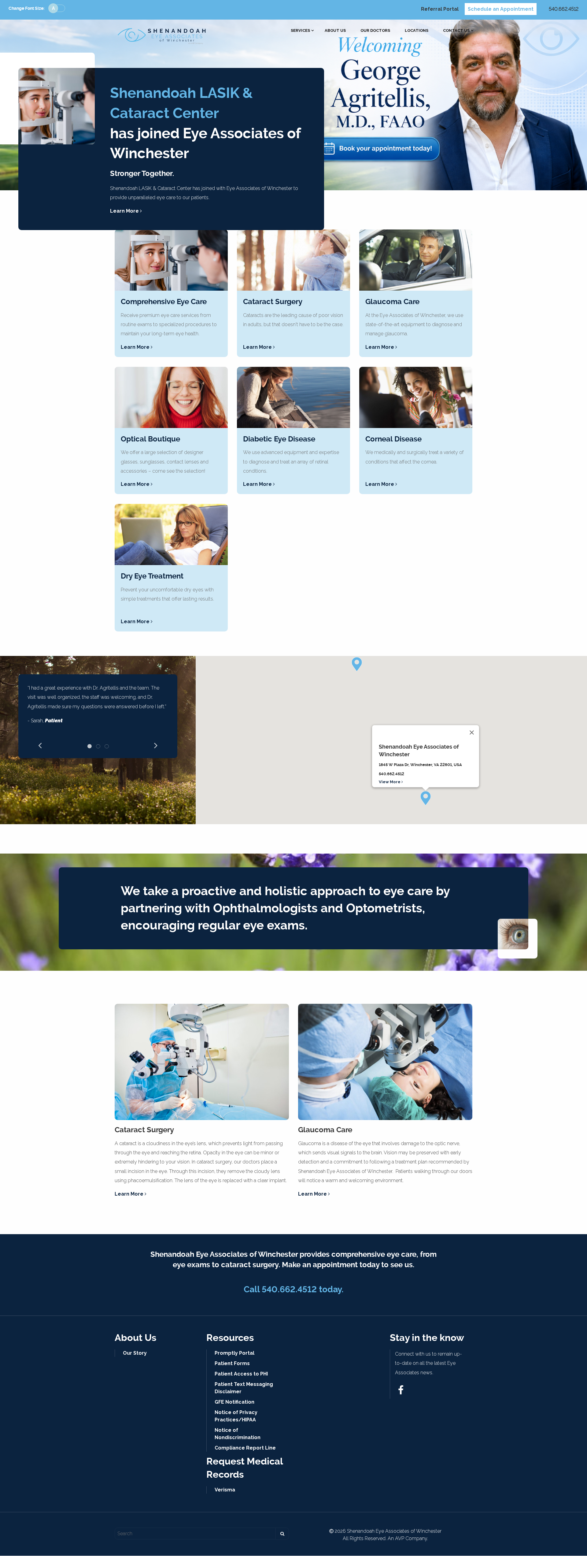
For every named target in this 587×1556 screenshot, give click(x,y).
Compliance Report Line (245, 1448)
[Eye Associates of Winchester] (162, 35)
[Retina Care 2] (293, 397)
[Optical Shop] (171, 397)
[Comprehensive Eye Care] (171, 260)
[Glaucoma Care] (415, 260)
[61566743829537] (401, 1392)
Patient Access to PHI (241, 1374)
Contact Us (456, 31)
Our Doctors (375, 31)
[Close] (471, 732)
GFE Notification (234, 1402)
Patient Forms (232, 1363)
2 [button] (98, 746)
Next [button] (156, 744)
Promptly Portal (234, 1353)
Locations (416, 31)
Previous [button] (40, 744)
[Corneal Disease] (415, 397)
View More (390, 782)
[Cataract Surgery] (293, 260)
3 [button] (107, 746)
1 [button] (90, 746)
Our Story (135, 1353)
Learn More (125, 211)
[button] (425, 798)
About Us (335, 31)
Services (300, 31)
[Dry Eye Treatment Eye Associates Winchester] (171, 534)
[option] (97, 707)
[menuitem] (300, 31)
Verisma (225, 1490)
